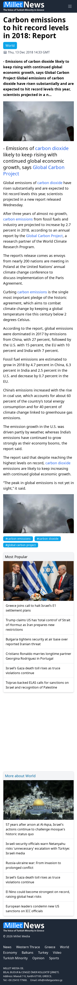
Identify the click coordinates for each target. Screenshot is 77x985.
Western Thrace (28, 947)
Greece (50, 947)
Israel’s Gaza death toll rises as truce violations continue (33, 670)
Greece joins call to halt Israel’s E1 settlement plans (31, 608)
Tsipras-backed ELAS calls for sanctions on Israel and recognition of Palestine (37, 685)
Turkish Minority (15, 958)
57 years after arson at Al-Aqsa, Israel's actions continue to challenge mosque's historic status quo (35, 829)
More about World (20, 775)
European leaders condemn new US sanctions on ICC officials (32, 908)
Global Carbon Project (34, 170)
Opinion (38, 958)
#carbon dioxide (47, 538)
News (7, 947)
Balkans (27, 952)
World (64, 947)
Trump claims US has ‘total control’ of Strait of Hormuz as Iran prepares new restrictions (38, 625)
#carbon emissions (18, 538)
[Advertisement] (38, 731)
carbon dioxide (52, 148)
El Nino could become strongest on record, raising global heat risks (38, 894)
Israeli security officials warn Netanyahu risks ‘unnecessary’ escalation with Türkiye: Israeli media (38, 848)
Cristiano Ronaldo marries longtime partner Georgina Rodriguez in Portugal (38, 656)
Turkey (43, 952)
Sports (54, 958)
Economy (10, 952)
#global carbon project (21, 545)
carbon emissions (18, 219)
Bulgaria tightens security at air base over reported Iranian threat (37, 641)
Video (57, 952)
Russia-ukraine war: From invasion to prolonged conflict (33, 865)
